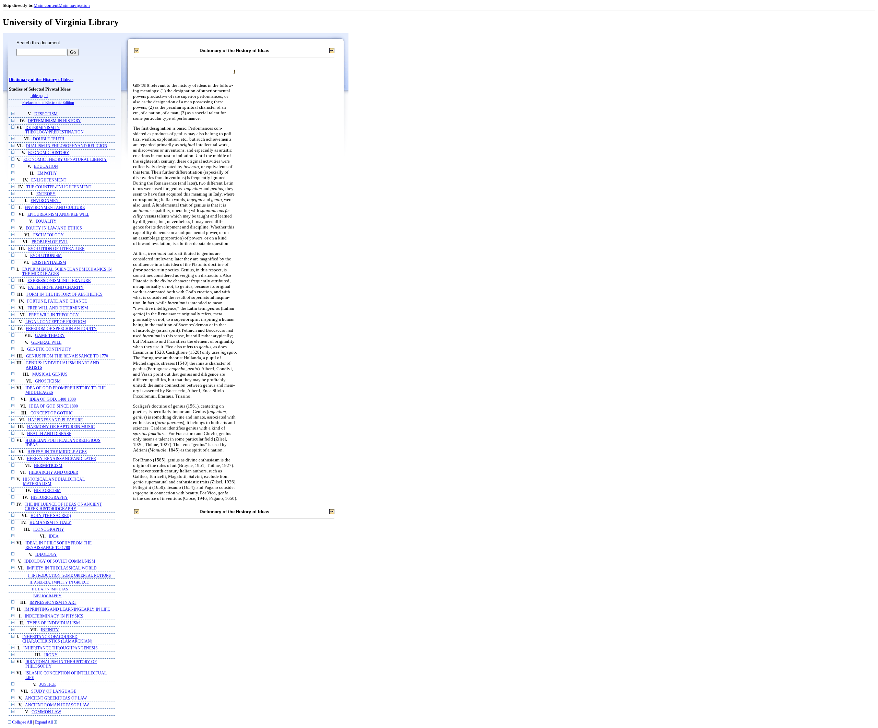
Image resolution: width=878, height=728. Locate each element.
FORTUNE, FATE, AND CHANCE (57, 301)
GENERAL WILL (46, 342)
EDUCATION (46, 166)
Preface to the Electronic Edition (48, 103)
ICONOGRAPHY (48, 529)
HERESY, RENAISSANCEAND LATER (61, 459)
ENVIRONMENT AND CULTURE (55, 208)
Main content (46, 5)
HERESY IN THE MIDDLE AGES (57, 452)
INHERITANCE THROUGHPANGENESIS (60, 648)
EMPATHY (47, 173)
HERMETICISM (48, 465)
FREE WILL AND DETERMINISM (57, 308)
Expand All (44, 722)
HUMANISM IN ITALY (50, 522)
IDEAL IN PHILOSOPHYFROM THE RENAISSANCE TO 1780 (58, 545)
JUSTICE (47, 684)
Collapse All (22, 722)
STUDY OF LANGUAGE (53, 691)
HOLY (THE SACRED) (51, 516)
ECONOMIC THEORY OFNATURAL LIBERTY (65, 159)
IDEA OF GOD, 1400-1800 (52, 399)
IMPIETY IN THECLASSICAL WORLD (62, 568)
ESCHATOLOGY (48, 235)
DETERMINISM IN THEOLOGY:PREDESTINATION (54, 130)
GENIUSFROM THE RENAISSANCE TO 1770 (67, 356)
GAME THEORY (50, 335)
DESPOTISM (46, 114)
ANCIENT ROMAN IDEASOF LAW (57, 705)
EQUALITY (46, 221)
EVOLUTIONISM (46, 256)
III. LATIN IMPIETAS (50, 589)
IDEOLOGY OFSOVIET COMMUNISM (59, 561)
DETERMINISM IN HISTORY (54, 121)
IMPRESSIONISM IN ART (52, 602)
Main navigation (74, 5)
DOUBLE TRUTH (48, 139)
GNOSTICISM (48, 381)
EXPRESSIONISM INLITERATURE (59, 281)
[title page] (39, 96)
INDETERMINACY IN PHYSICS (54, 616)
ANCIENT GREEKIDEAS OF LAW (56, 698)
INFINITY (50, 630)
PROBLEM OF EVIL (50, 242)
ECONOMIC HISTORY (48, 153)
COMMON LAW (46, 712)
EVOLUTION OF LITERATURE (56, 249)
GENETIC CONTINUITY (49, 349)
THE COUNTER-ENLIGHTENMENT (58, 187)
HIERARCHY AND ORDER (53, 472)
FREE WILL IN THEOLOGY (54, 315)
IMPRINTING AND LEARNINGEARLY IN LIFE (67, 609)
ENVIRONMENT (46, 201)
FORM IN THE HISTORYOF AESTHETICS (64, 294)
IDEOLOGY (46, 554)
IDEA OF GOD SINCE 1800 (53, 406)
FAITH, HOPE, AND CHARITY (56, 287)
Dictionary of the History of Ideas (41, 79)
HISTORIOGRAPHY (49, 497)
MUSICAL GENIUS (50, 374)
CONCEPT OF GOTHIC (52, 413)
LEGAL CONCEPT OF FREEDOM (55, 322)
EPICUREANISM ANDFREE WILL (58, 214)
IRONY (51, 655)
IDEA (54, 536)
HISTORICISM (47, 491)
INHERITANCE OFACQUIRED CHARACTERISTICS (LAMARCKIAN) (57, 639)
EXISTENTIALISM (49, 262)
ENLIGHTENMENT (48, 180)
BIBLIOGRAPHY (47, 596)
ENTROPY (46, 194)
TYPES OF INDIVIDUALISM (53, 623)
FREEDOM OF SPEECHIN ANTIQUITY (61, 329)
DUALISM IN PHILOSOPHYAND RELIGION (66, 146)
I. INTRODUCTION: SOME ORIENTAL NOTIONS (69, 575)
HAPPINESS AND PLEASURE (55, 420)
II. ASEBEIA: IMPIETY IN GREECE (59, 582)
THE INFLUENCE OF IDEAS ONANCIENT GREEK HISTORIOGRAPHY (63, 506)
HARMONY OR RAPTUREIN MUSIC (61, 427)
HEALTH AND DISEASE (49, 434)
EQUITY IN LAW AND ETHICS (54, 228)
